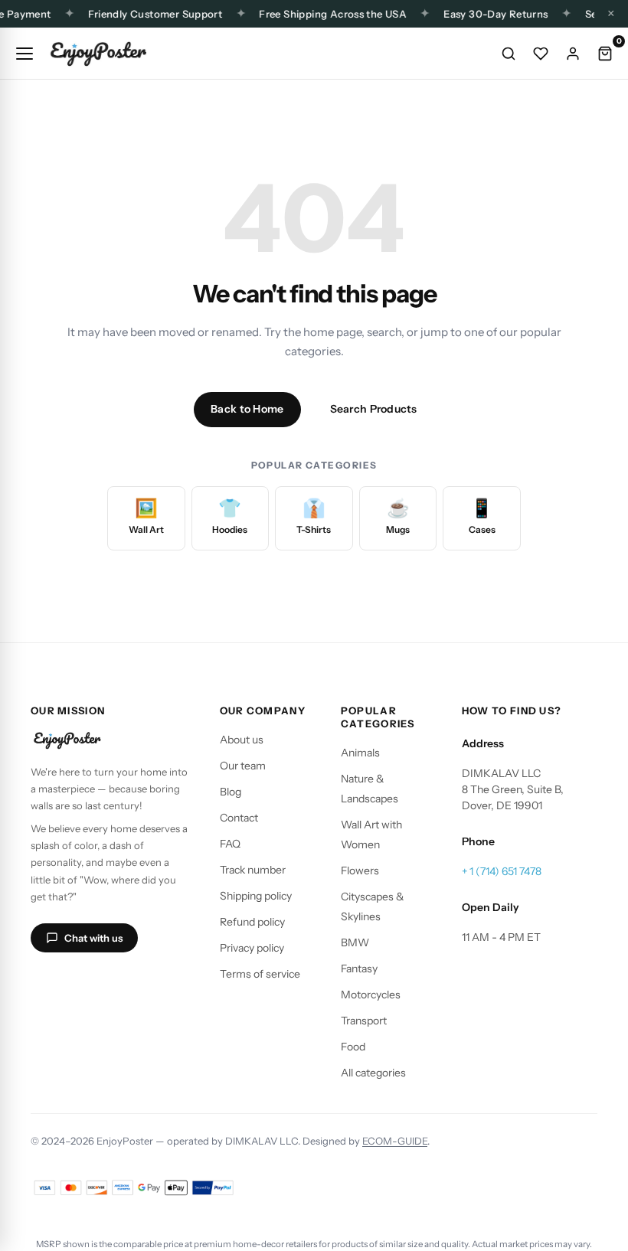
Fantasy (359, 968)
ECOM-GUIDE (394, 1141)
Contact (239, 818)
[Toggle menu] (24, 53)
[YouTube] (118, 981)
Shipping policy (256, 896)
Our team (243, 765)
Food (353, 1046)
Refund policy (252, 922)
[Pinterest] (154, 981)
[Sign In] (573, 53)
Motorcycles (371, 994)
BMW (355, 942)
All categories (373, 1073)
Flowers (360, 870)
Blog (230, 792)
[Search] (508, 53)
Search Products (373, 409)
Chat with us (93, 938)
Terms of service (260, 974)
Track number (253, 870)
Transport (364, 1020)
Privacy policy (252, 948)
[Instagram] (44, 981)
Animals (360, 752)
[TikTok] (81, 981)
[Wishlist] (540, 53)
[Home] (98, 53)
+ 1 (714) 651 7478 (501, 871)
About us (241, 739)
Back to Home (247, 409)
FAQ (230, 844)
